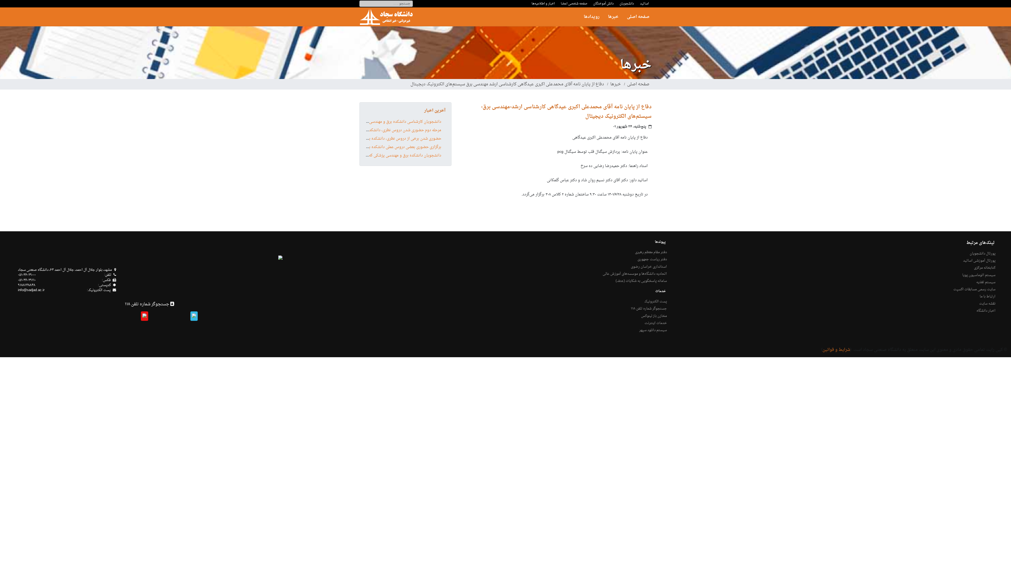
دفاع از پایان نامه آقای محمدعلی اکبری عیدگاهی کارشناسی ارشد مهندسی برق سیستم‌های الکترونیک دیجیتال (507, 84)
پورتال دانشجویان (982, 254)
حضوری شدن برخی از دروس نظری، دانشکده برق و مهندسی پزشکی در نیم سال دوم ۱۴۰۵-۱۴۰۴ (367, 138)
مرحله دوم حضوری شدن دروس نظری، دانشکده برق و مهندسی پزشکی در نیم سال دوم (373, 130)
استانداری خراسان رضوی (649, 267)
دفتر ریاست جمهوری (652, 259)
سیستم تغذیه (985, 282)
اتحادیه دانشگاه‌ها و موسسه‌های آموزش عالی (635, 274)
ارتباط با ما (987, 296)
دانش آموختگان (603, 4)
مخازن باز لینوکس (654, 316)
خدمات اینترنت (656, 323)
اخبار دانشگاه (986, 311)
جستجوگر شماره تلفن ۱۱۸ (649, 309)
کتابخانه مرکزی (984, 268)
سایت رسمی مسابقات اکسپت (974, 289)
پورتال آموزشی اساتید (979, 261)
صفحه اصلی (638, 17)
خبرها (613, 17)
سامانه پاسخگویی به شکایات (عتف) (641, 281)
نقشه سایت (987, 304)
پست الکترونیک (655, 301)
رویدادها (591, 17)
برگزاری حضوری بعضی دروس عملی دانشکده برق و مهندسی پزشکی (388, 147)
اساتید (644, 4)
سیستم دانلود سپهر (653, 330)
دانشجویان (627, 4)
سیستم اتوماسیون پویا (978, 275)
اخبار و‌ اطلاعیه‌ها (543, 4)
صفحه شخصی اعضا (574, 4)
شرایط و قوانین (836, 350)
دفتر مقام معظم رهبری (651, 252)
